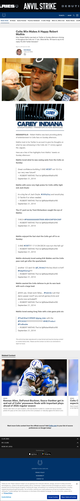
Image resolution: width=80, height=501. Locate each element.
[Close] (77, 484)
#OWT (49, 169)
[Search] (74, 15)
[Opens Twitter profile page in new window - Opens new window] (25, 54)
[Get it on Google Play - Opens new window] (46, 455)
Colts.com (53, 426)
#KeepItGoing (23, 271)
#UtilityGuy (46, 194)
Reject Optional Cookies (69, 497)
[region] (40, 491)
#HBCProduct (49, 321)
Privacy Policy (40, 472)
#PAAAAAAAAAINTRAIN (34, 219)
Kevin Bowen (27, 50)
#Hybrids (48, 293)
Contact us (40, 479)
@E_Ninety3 (41, 267)
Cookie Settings (6, 497)
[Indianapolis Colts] (40, 463)
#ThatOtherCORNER (26, 318)
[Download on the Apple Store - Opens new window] (33, 454)
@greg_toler (41, 318)
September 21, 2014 (27, 178)
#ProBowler (23, 324)
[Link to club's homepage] (4, 14)
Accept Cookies (53, 497)
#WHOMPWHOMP (53, 219)
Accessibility (40, 475)
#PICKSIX (22, 321)
